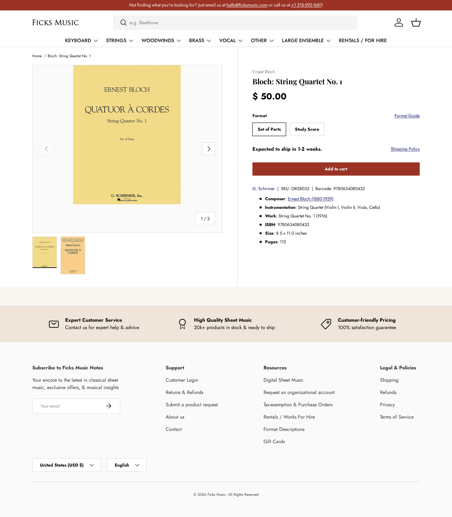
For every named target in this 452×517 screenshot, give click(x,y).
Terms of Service (397, 416)
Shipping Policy (405, 149)
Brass (196, 40)
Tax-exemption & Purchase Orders (298, 404)
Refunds (388, 392)
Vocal (227, 40)
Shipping (389, 380)
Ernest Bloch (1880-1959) (310, 199)
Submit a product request (192, 404)
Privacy (387, 404)
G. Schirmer (263, 188)
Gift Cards (274, 441)
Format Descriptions (284, 429)
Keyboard (78, 40)
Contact (174, 429)
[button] (416, 22)
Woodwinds (157, 40)
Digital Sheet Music (283, 380)
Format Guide (407, 116)
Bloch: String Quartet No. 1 (69, 56)
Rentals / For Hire (363, 40)
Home (37, 56)
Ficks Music (217, 494)
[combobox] (235, 22)
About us (175, 416)
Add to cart (336, 169)
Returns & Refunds (184, 392)
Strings (116, 40)
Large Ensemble (303, 40)
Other (259, 40)
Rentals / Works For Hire (289, 416)
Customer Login (182, 380)
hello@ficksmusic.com (247, 5)
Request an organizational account (299, 392)
